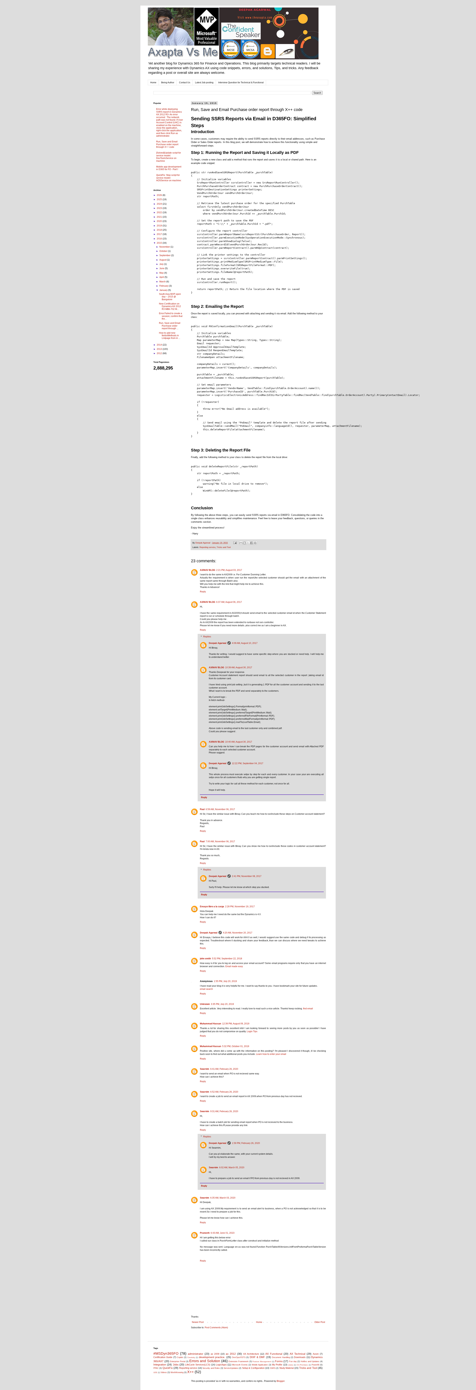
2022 (160, 212)
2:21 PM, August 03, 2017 (229, 570)
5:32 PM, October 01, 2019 (235, 1046)
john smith (205, 958)
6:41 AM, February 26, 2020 (224, 1069)
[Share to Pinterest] (255, 543)
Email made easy (234, 966)
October (163, 251)
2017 (160, 234)
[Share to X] (248, 543)
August (163, 260)
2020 (160, 221)
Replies (207, 636)
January (163, 290)
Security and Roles (211, 1368)
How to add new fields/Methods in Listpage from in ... (169, 336)
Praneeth (205, 1233)
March (162, 281)
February (164, 286)
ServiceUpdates (231, 1368)
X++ (190, 1372)
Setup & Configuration (253, 1368)
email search (206, 989)
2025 (160, 199)
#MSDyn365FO (165, 1353)
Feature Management (262, 1361)
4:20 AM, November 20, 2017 (237, 932)
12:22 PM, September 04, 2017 (247, 763)
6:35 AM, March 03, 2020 (222, 1198)
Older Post (319, 1322)
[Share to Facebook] (251, 543)
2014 (160, 345)
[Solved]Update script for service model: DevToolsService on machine (168, 156)
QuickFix (168, 1367)
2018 (160, 230)
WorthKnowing (177, 1372)
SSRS (272, 1368)
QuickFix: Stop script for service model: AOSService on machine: (168, 178)
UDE (155, 1372)
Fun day (293, 1361)
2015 (160, 243)
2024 (160, 204)
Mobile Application (260, 1365)
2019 (160, 225)
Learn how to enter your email (271, 1054)
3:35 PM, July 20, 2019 (222, 1004)
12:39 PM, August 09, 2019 (235, 1023)
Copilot (180, 1357)
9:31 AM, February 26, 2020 (224, 1111)
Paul (202, 809)
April (162, 277)
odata (290, 1365)
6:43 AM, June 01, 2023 (222, 1233)
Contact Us (184, 82)
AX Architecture (251, 1354)
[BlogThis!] (244, 543)
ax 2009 (215, 1354)
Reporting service (208, 547)
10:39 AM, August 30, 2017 (238, 667)
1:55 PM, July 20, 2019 (225, 981)
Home (153, 82)
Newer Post (198, 1322)
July (161, 264)
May (161, 273)
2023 (160, 208)
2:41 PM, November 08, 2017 (246, 876)
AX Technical (297, 1353)
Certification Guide (162, 1357)
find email (308, 1008)
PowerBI (315, 1365)
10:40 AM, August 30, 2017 (238, 742)
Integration (159, 1364)
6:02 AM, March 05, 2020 (231, 1167)
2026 (160, 195)
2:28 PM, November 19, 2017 (240, 906)
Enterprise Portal (177, 1361)
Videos (164, 1372)
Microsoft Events (239, 1365)
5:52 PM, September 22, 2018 (227, 958)
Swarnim (204, 1069)
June (162, 268)
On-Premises (302, 1365)
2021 (160, 217)
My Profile (277, 1364)
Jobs (175, 1364)
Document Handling (281, 1357)
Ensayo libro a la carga (212, 906)
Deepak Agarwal (217, 643)
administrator (195, 1353)
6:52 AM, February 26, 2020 (224, 1092)
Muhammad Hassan (210, 1023)
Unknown (205, 1004)
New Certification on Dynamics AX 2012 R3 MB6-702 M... (170, 306)
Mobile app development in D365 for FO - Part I (168, 168)
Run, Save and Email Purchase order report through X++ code (167, 144)
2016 (160, 238)
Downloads (299, 1357)
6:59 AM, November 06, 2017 (220, 809)
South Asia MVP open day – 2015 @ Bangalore (170, 297)
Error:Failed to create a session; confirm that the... (170, 316)
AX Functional (273, 1353)
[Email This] (241, 543)
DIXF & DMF (257, 1357)
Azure (316, 1354)
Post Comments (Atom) (216, 1327)
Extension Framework (239, 1361)
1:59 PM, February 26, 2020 (246, 1143)
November (165, 247)
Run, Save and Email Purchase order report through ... (169, 326)
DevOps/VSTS (238, 1357)
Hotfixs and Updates (310, 1361)
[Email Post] (234, 543)
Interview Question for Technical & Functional (241, 82)
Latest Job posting (204, 82)
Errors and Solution (204, 1361)
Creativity (191, 1357)
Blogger (280, 1381)
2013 (160, 349)
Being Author (167, 82)
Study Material (286, 1368)
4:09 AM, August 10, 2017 (245, 643)
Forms (279, 1361)
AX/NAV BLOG (207, 570)
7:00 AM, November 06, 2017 (220, 841)
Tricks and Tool (224, 547)
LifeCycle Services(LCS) (197, 1364)
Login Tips (252, 1031)
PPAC (156, 1368)
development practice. (212, 1357)
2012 (160, 353)
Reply (203, 591)
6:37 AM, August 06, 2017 (229, 602)
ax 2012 (231, 1353)
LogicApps (221, 1364)
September (165, 255)
